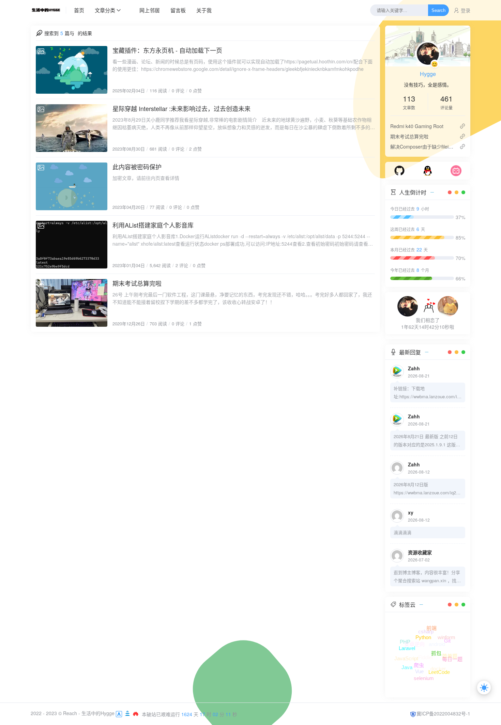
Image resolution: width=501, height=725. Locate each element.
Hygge (428, 74)
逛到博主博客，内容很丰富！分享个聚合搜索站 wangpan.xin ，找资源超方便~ (427, 577)
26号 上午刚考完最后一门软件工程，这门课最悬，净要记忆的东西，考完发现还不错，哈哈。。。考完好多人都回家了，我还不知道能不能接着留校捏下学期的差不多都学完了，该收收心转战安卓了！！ (242, 298)
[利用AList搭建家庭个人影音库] (71, 244)
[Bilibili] (456, 170)
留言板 (178, 10)
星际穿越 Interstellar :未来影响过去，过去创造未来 (181, 108)
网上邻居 (149, 10)
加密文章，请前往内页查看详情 (145, 177)
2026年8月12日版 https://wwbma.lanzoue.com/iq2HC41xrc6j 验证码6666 (426, 489)
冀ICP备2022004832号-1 (443, 713)
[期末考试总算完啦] (71, 303)
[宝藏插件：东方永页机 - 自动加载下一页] (71, 70)
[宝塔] (128, 713)
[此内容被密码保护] (71, 186)
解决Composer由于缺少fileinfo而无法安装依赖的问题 (422, 146)
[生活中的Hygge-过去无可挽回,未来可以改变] (48, 10)
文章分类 (105, 10)
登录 (465, 10)
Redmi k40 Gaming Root (416, 126)
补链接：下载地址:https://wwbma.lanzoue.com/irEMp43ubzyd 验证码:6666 (427, 393)
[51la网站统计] (119, 713)
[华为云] (135, 713)
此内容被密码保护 (137, 167)
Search (438, 10)
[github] (399, 170)
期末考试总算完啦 (137, 283)
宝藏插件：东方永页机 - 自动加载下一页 (167, 50)
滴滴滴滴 (402, 532)
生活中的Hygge (98, 713)
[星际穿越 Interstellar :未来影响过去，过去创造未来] (71, 128)
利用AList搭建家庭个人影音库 (153, 225)
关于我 (204, 10)
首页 (79, 10)
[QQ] (427, 170)
